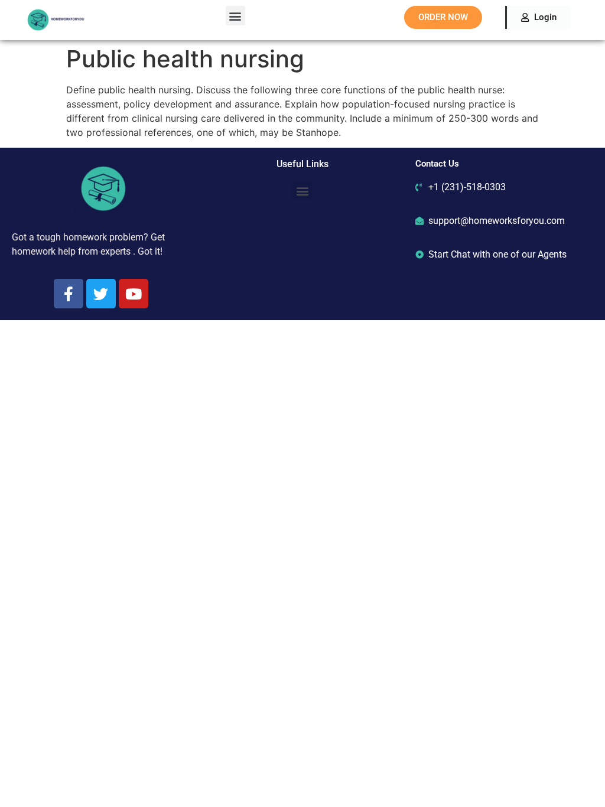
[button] (235, 15)
